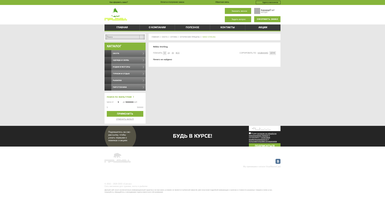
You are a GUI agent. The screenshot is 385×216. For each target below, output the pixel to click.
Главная (122, 27)
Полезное (192, 27)
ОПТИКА (173, 37)
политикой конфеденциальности (259, 138)
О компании (157, 27)
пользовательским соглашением (263, 141)
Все (178, 53)
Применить (125, 113)
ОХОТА (165, 37)
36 (173, 53)
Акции (263, 27)
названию (263, 53)
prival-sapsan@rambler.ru (167, 19)
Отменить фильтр (125, 119)
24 (169, 53)
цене (272, 53)
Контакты (227, 27)
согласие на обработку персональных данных (263, 135)
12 (165, 53)
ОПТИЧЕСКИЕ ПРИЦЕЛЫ (190, 37)
